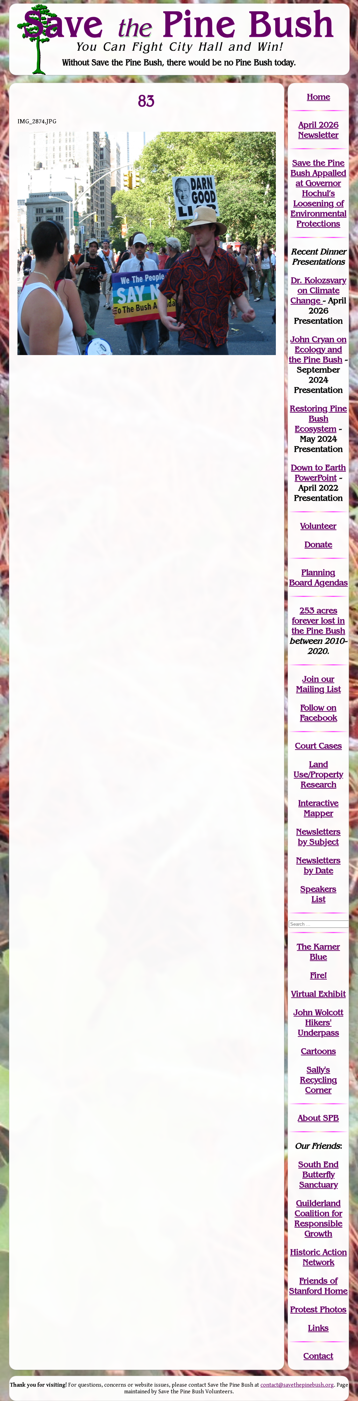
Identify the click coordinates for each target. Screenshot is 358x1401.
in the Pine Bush (318, 625)
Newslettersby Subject (318, 836)
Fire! (318, 975)
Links (318, 1328)
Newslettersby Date (318, 865)
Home (318, 97)
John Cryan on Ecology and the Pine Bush (317, 349)
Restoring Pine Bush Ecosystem (318, 418)
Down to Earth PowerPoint (318, 472)
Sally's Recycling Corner (318, 1079)
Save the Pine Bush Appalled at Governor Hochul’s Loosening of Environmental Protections (318, 193)
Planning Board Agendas (318, 577)
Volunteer (318, 526)
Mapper (318, 813)
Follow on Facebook (318, 712)
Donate (318, 544)
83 (147, 100)
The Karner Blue (318, 951)
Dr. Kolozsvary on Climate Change (318, 290)
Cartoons (318, 1051)
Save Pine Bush (179, 23)
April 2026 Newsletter (318, 130)
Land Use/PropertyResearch (318, 774)
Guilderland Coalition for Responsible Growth (318, 1218)
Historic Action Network (318, 1257)
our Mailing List (318, 684)
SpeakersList (318, 894)
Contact (318, 1356)
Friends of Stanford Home (318, 1286)
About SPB (318, 1118)
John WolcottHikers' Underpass (318, 1022)
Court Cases (318, 746)
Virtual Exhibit (318, 994)
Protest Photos (318, 1309)
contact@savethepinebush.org (297, 1385)
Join (310, 679)
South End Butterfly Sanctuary (318, 1174)
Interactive (318, 803)
